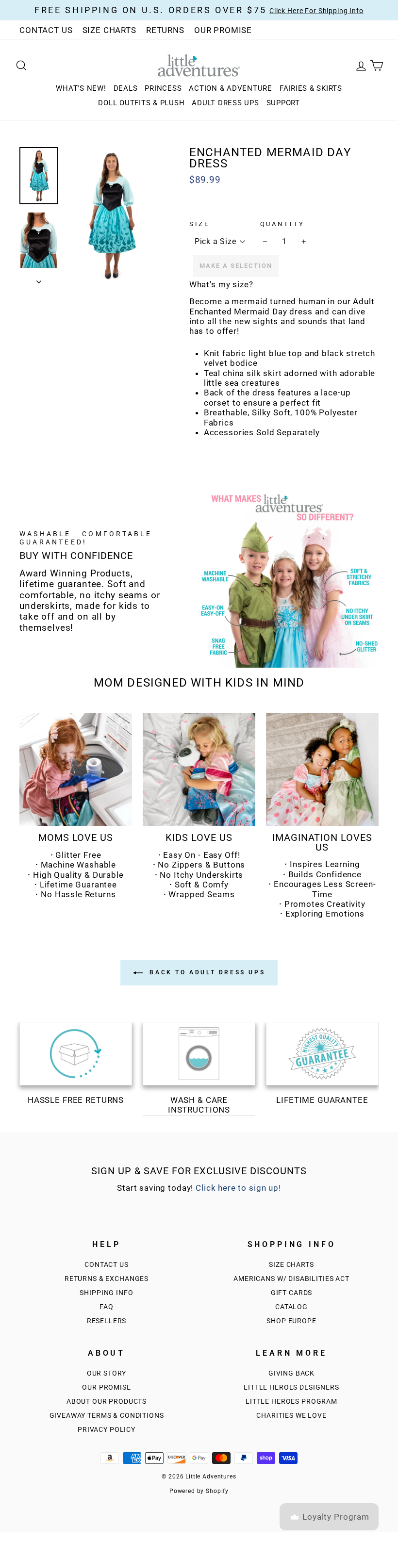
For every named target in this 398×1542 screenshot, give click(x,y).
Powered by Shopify (199, 1491)
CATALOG (291, 1307)
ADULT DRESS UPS (225, 102)
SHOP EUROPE (291, 1321)
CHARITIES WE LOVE (291, 1415)
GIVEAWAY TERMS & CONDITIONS (107, 1415)
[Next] (38, 279)
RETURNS (165, 30)
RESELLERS (107, 1321)
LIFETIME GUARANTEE (322, 1100)
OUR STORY (107, 1373)
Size (199, 224)
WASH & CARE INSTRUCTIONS (199, 1105)
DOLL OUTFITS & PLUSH (141, 102)
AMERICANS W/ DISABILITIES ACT (291, 1279)
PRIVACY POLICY (106, 1430)
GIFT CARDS (292, 1293)
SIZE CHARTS (109, 30)
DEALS (126, 88)
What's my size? (221, 284)
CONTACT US (46, 30)
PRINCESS (163, 88)
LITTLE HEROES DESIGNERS (291, 1387)
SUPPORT (283, 102)
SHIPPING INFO (106, 1293)
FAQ (107, 1307)
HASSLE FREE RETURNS (76, 1100)
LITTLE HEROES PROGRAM (291, 1401)
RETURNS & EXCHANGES (107, 1279)
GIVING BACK (291, 1373)
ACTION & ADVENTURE (230, 88)
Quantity (282, 224)
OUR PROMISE (223, 30)
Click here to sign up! (238, 1188)
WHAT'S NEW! (81, 88)
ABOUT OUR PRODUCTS (106, 1401)
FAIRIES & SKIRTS (311, 88)
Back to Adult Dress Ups (206, 972)
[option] (111, 215)
